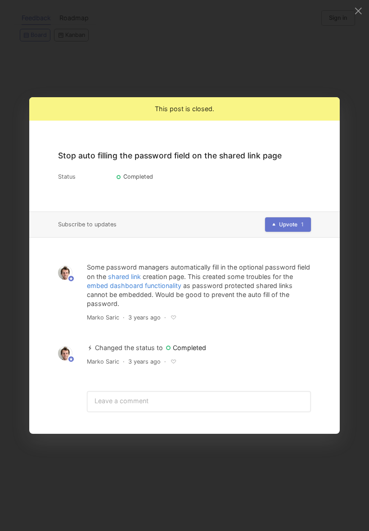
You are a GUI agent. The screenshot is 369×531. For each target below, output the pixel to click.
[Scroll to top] (325, 403)
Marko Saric (103, 317)
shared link (124, 276)
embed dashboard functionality (134, 285)
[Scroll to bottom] (325, 425)
